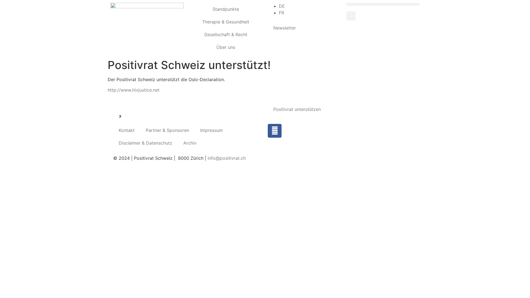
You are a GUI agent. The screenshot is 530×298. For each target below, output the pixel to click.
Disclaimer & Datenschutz (145, 143)
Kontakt (127, 130)
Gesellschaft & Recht (225, 34)
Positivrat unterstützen (297, 109)
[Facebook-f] (275, 131)
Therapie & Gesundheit (225, 22)
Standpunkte (226, 9)
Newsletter (284, 28)
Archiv (190, 143)
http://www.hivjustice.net (134, 90)
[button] (383, 4)
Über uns (225, 47)
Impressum (211, 130)
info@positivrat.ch (226, 158)
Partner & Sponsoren (167, 130)
